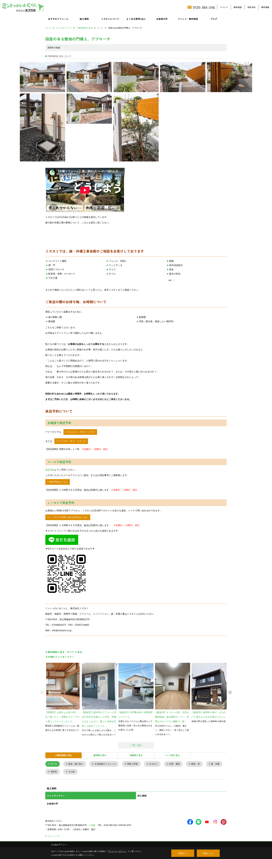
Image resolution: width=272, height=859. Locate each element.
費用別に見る (100, 755)
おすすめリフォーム (58, 19)
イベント (224, 7)
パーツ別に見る (172, 755)
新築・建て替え (75, 764)
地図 (93, 825)
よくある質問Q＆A (135, 19)
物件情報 (265, 7)
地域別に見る (136, 755)
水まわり (153, 764)
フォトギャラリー (56, 795)
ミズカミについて (110, 19)
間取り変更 (132, 764)
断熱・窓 (195, 764)
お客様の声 (162, 19)
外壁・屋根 (174, 764)
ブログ (213, 19)
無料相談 (238, 7)
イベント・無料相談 (188, 19)
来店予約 (251, 7)
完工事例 (141, 795)
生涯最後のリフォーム (105, 764)
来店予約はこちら (59, 482)
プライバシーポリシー (117, 851)
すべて (54, 764)
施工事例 (84, 19)
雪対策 (54, 771)
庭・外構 (215, 764)
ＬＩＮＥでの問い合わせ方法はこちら (69, 517)
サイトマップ (53, 836)
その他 (71, 771)
